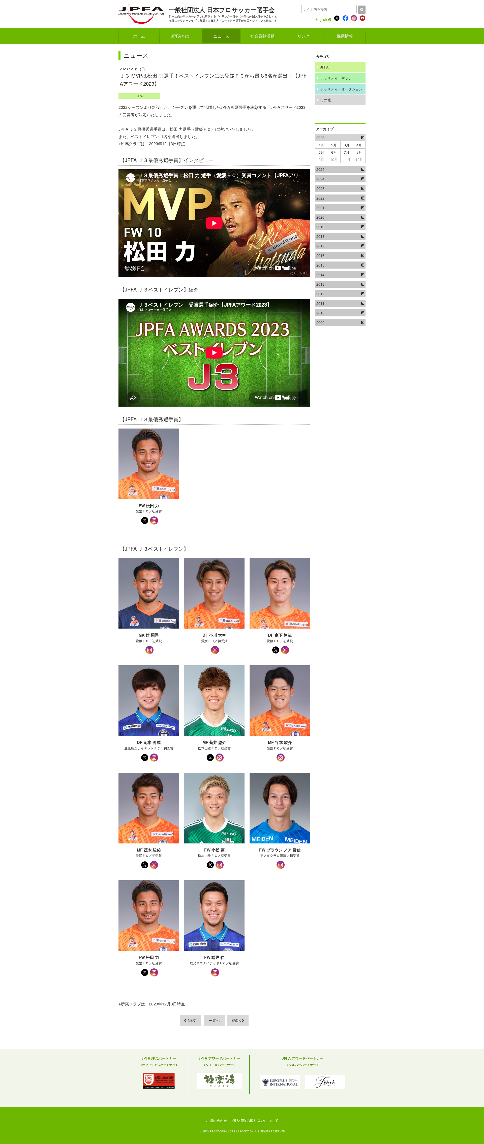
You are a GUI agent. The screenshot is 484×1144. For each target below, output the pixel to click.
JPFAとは (180, 36)
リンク (303, 36)
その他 (325, 99)
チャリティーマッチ (336, 77)
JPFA (139, 96)
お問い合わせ (216, 1120)
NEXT (192, 1020)
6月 (334, 152)
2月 (334, 144)
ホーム (139, 36)
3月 (346, 144)
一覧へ (214, 1020)
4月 (359, 144)
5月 (321, 152)
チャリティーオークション (341, 88)
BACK (236, 1020)
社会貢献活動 (262, 36)
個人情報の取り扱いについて (255, 1120)
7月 (346, 152)
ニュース (221, 36)
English (321, 19)
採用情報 (345, 36)
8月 (359, 152)
